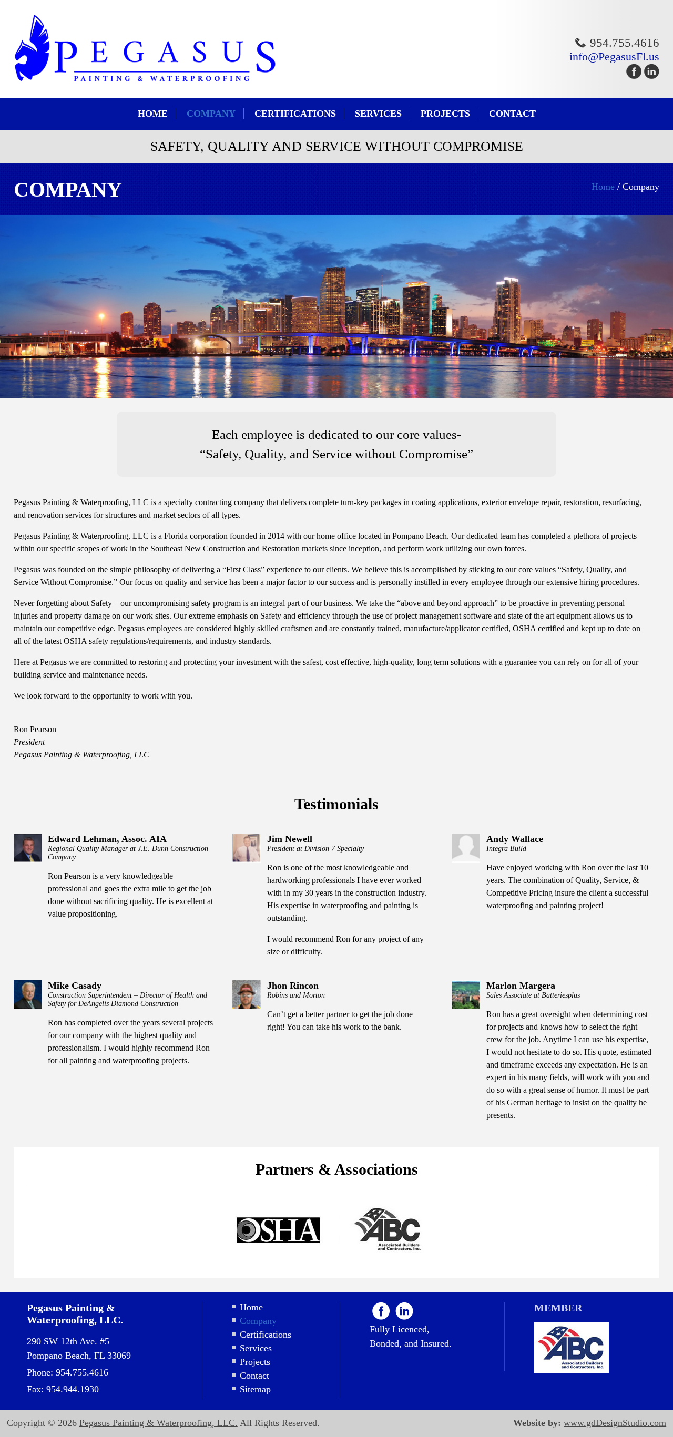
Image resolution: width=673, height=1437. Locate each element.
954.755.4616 (624, 42)
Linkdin (404, 1311)
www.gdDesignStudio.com (615, 1423)
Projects (445, 113)
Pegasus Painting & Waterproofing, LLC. (158, 1423)
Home (153, 113)
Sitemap (255, 1389)
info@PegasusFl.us (614, 56)
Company (211, 113)
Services (378, 113)
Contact (512, 113)
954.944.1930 (72, 1389)
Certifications (295, 113)
